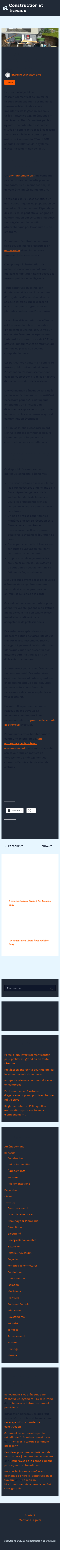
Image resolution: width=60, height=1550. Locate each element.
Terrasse (13, 1329)
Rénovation (15, 1310)
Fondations (15, 1272)
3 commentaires (18, 901)
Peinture (13, 1297)
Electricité (14, 1233)
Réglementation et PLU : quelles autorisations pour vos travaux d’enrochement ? (25, 1110)
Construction (16, 1158)
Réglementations (19, 1183)
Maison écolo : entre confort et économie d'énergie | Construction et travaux (28, 1476)
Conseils (9, 1153)
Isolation (13, 1284)
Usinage (13, 1349)
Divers (10, 82)
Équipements (16, 1170)
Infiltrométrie (16, 1278)
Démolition (15, 1227)
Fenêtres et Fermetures (23, 1265)
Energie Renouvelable (22, 1240)
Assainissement (18, 1208)
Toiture (12, 1342)
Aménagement (14, 1146)
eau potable (12, 250)
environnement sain (22, 175)
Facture (13, 1177)
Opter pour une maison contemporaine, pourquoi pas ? (29, 890)
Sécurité (13, 1323)
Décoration (11, 1190)
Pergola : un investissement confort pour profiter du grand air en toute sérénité (27, 1059)
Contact (30, 1515)
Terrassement (16, 1336)
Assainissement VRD (21, 1214)
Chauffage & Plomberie (23, 1220)
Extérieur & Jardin (20, 1252)
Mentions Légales (30, 1520)
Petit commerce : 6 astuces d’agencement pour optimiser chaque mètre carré (29, 1095)
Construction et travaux (26, 8)
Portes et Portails (18, 1304)
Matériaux (14, 1291)
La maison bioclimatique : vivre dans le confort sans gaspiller (27, 1484)
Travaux (9, 1203)
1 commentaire (16, 940)
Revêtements (16, 1316)
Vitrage (12, 1355)
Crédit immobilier (19, 1164)
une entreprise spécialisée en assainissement (23, 743)
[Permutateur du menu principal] (53, 8)
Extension (14, 1246)
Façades (13, 1259)
